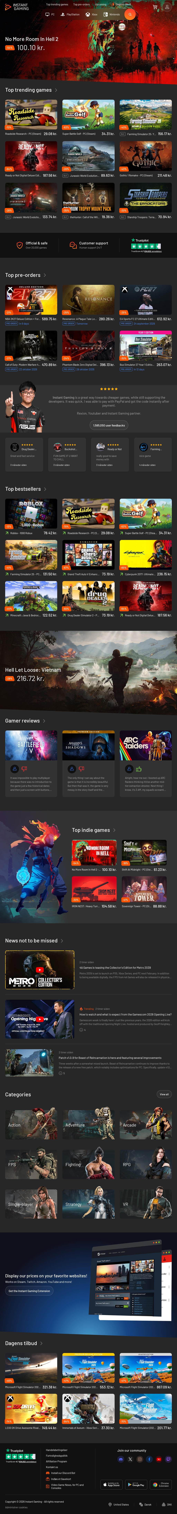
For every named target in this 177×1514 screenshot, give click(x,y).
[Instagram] (139, 1459)
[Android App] (136, 1484)
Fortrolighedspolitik (57, 1455)
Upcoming (100, 4)
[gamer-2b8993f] (129, 769)
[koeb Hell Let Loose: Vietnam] (88, 673)
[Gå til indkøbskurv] (155, 7)
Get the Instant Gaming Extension (29, 1291)
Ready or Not (115, 449)
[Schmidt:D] (100, 447)
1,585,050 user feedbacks (109, 425)
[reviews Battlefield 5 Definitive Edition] (31, 745)
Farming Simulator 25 (158, 449)
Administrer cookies (16, 1507)
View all (164, 1094)
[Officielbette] (143, 447)
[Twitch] (168, 1459)
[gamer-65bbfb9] (57, 447)
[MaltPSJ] (14, 447)
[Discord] (120, 1459)
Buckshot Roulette (70, 449)
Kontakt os (52, 1467)
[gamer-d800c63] (14, 769)
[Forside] (17, 7)
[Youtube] (158, 1459)
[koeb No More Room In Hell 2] (88, 52)
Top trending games (57, 4)
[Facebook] (149, 1459)
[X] (130, 1459)
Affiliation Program (56, 1461)
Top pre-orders (81, 4)
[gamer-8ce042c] (72, 769)
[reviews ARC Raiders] (146, 745)
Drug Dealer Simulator (28, 449)
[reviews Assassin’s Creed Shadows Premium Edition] (88, 745)
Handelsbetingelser (56, 1449)
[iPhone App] (111, 1484)
